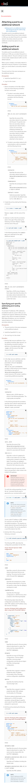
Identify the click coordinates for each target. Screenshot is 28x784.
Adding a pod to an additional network (15, 28)
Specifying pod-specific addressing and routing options (15, 30)
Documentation (6, 16)
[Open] (2, 11)
